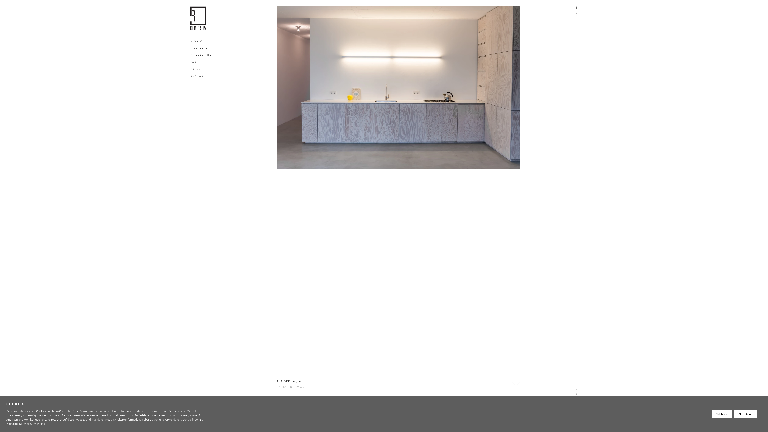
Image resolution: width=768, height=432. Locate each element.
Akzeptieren (745, 414)
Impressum (576, 395)
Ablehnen (722, 414)
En (576, 15)
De (576, 8)
